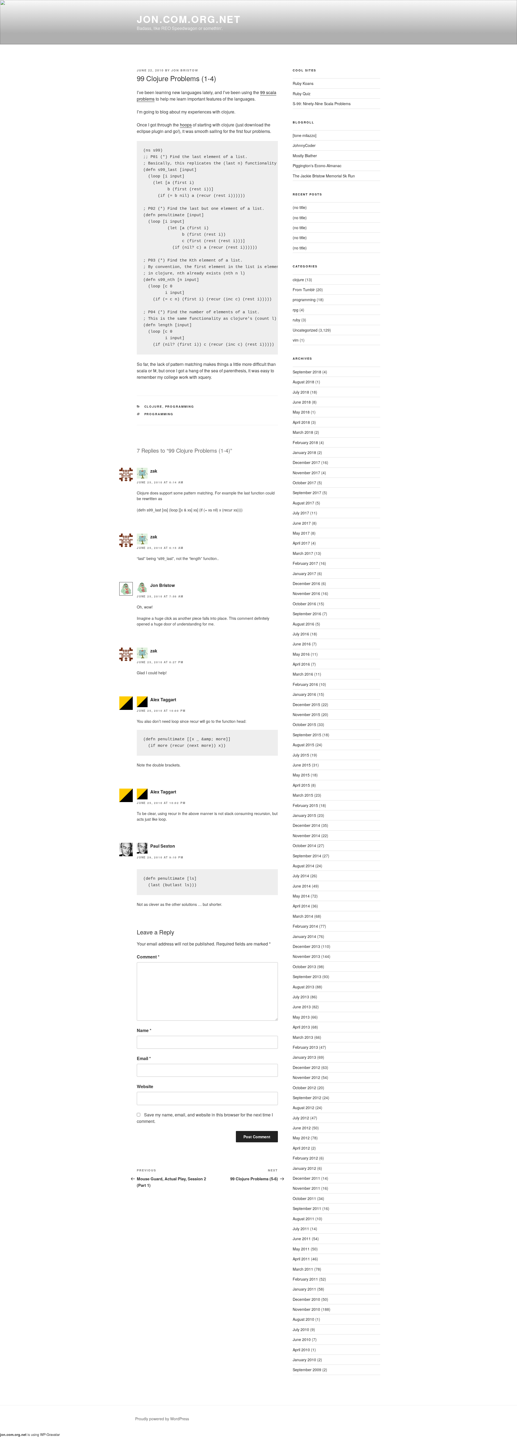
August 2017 (303, 503)
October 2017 (304, 482)
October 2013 (304, 966)
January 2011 (304, 1289)
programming (179, 406)
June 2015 (302, 765)
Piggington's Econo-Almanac (317, 165)
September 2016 (307, 613)
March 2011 (303, 1269)
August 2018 (303, 381)
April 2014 (301, 906)
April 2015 (301, 785)
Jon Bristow (184, 70)
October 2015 (304, 724)
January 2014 (304, 936)
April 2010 (301, 1349)
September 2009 (307, 1369)
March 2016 (303, 674)
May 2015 (301, 775)
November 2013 (306, 956)
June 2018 (302, 402)
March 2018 (303, 432)
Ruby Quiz (301, 93)
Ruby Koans (303, 83)
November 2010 (306, 1309)
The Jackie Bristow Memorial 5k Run (324, 175)
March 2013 (303, 1037)
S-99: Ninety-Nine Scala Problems (322, 103)
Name (144, 1030)
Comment (148, 957)
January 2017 (304, 573)
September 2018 (307, 371)
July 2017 (301, 512)
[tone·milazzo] (304, 135)
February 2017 (305, 563)
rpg (295, 309)
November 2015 (306, 714)
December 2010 (306, 1299)
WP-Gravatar (50, 1434)
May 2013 (301, 1017)
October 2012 (304, 1087)
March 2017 (303, 553)
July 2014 (301, 875)
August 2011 (303, 1218)
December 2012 (306, 1067)
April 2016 (301, 664)
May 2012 (301, 1137)
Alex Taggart (163, 699)
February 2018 (305, 442)
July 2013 (301, 996)
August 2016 (303, 624)
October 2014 (304, 845)
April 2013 (301, 1027)
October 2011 (304, 1198)
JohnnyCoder (304, 145)
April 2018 (301, 422)
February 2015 (305, 805)
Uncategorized (305, 330)
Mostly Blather (305, 155)
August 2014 (303, 865)
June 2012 (302, 1127)
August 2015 (303, 744)
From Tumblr (304, 289)
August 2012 (303, 1107)
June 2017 (302, 523)
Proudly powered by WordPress (162, 1418)
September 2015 (307, 734)
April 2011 (301, 1258)
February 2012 (305, 1158)
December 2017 (306, 462)
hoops (186, 125)
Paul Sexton (162, 846)
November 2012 (306, 1077)
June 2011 (302, 1238)
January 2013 (304, 1057)
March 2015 (303, 795)
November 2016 (306, 593)
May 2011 (301, 1249)
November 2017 (306, 472)
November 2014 (306, 835)
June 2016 (302, 644)
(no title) (300, 207)
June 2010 (302, 1339)
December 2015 (306, 704)
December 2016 (306, 583)
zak (153, 471)
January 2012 (304, 1168)
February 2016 (305, 684)
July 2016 (301, 634)
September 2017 (307, 492)
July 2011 (301, 1228)
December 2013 (306, 946)
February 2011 (305, 1279)
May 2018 (301, 412)
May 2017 (301, 533)
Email (144, 1058)
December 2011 (306, 1178)
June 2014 (302, 886)
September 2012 (307, 1097)
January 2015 (304, 815)
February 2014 (305, 926)
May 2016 (301, 654)
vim (296, 340)
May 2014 (301, 896)
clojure (153, 406)
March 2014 (303, 916)
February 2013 (305, 1047)
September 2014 (307, 855)
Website (145, 1086)
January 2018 (304, 452)
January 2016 (304, 694)
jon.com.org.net (189, 19)
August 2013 (303, 986)
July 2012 (301, 1117)
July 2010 (301, 1329)
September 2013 (307, 976)
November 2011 (306, 1188)
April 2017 (301, 543)
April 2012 (301, 1148)
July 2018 (301, 392)
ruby (296, 319)
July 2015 (301, 755)
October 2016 (304, 603)
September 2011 (307, 1208)
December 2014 (306, 825)
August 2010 (303, 1319)
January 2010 (304, 1359)
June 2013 (302, 1006)
